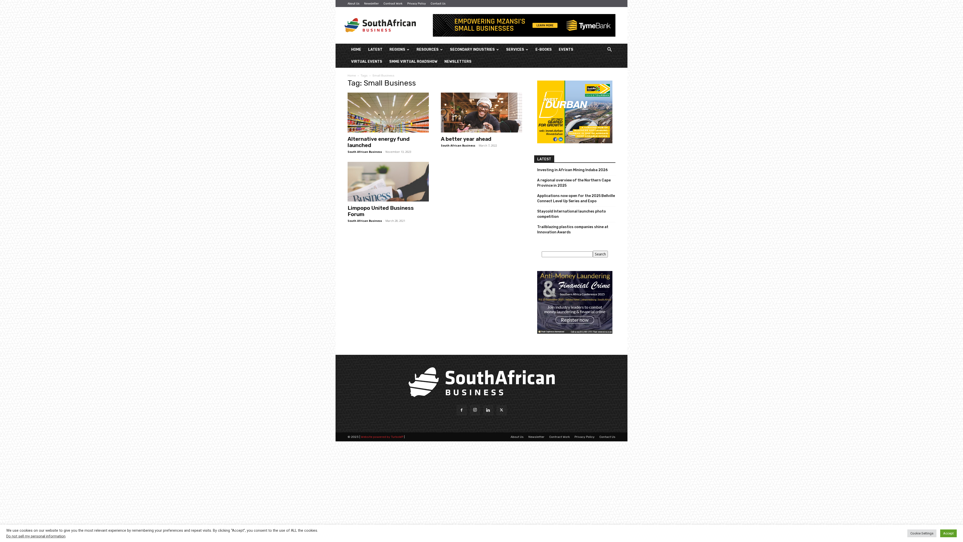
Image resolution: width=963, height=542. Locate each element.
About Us (353, 3)
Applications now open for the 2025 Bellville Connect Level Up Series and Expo (576, 198)
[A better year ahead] (481, 112)
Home (356, 49)
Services (515, 49)
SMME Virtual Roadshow (413, 61)
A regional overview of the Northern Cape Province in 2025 (574, 183)
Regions (397, 49)
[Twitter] (502, 410)
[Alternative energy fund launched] (388, 112)
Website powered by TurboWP (382, 437)
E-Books (543, 49)
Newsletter (371, 3)
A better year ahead (466, 139)
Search (600, 254)
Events (566, 49)
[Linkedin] (488, 410)
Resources (428, 49)
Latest (375, 49)
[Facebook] (462, 410)
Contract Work (393, 3)
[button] (609, 50)
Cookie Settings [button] (921, 533)
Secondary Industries (472, 49)
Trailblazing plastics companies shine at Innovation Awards (572, 229)
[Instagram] (475, 410)
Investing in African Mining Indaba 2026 (572, 170)
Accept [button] (948, 533)
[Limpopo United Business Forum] (388, 182)
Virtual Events (366, 61)
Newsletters (457, 61)
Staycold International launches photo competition (571, 214)
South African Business (365, 152)
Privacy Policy (416, 3)
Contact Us (438, 3)
